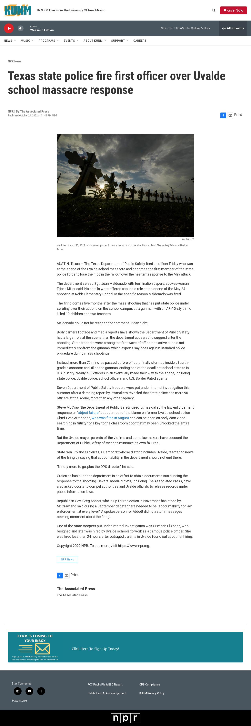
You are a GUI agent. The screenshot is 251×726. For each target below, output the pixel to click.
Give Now (235, 10)
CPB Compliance (149, 684)
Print (238, 114)
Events (69, 40)
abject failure (88, 413)
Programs (47, 40)
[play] (9, 28)
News (8, 40)
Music (25, 40)
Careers (140, 40)
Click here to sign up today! (95, 648)
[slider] (26, 28)
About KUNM (93, 40)
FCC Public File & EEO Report (105, 684)
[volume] (20, 28)
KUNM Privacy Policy (151, 693)
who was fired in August (110, 418)
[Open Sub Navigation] (15, 40)
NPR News (15, 61)
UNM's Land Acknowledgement (107, 693)
